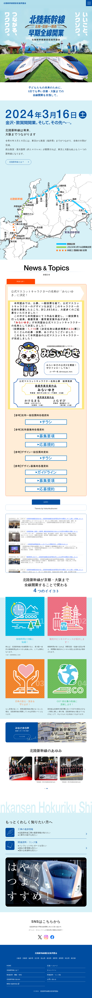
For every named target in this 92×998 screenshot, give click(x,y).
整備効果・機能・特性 (14, 975)
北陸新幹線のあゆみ (46, 751)
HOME (9, 966)
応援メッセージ (52, 966)
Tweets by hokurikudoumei (46, 508)
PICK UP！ (21, 281)
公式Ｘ (46, 502)
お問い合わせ (51, 979)
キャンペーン (51, 970)
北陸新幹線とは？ (16, 162)
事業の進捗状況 (12, 984)
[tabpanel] (20, 771)
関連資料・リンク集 (54, 975)
